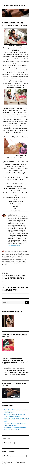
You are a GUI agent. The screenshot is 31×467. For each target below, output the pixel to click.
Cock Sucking (5, 258)
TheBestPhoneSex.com (13, 5)
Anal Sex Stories (12, 253)
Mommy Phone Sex (15, 261)
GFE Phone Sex (19, 259)
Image (20, 251)
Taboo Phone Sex (6, 263)
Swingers (22, 261)
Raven (6, 251)
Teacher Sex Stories (17, 263)
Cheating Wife (23, 256)
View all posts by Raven (14, 245)
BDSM (24, 254)
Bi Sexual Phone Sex (13, 256)
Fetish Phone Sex (14, 258)
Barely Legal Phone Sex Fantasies (13, 254)
